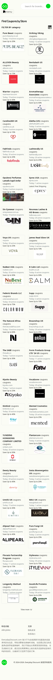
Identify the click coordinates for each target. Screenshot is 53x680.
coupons (12, 33)
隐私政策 (31, 630)
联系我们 (31, 634)
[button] (48, 6)
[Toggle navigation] (8, 12)
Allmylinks (6, 630)
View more (25, 610)
